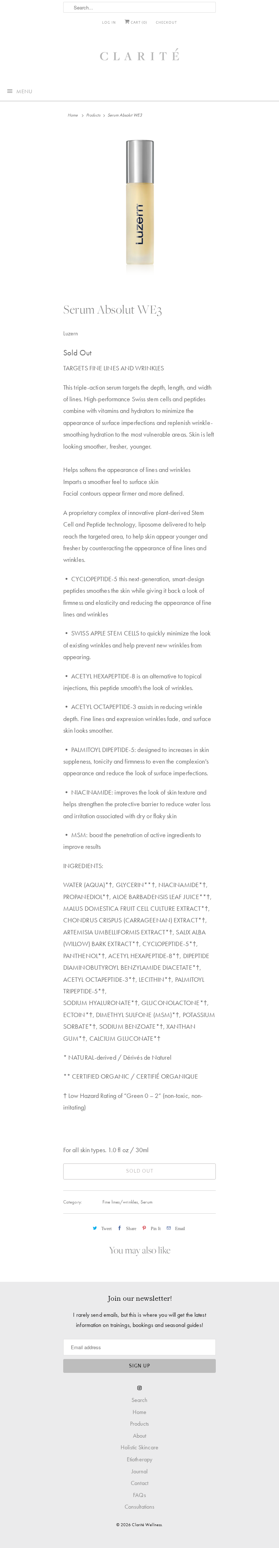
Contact (139, 1483)
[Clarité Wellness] (139, 57)
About (139, 1435)
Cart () (138, 23)
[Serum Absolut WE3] (139, 206)
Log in (109, 23)
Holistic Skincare (139, 1447)
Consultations (139, 1506)
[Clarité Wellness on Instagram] (139, 1388)
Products (93, 115)
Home (139, 1412)
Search (140, 1400)
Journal (140, 1471)
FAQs (139, 1495)
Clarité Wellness (147, 1525)
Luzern (70, 333)
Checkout (166, 23)
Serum (147, 1202)
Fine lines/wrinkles (120, 1202)
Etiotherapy (139, 1459)
